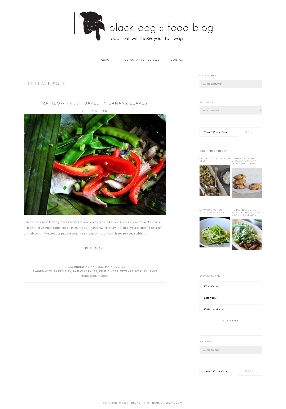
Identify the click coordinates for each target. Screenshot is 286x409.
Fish (99, 266)
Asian (90, 266)
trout (104, 276)
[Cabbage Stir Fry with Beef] (215, 181)
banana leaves (85, 271)
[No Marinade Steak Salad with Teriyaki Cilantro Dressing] (247, 235)
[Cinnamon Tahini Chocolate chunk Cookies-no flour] (247, 184)
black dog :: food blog (143, 27)
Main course (115, 266)
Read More (95, 248)
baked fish (62, 271)
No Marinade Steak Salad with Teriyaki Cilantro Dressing (245, 212)
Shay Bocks (174, 403)
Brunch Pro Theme (145, 403)
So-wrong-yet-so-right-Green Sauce (212, 211)
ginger (113, 271)
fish (102, 271)
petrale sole (131, 271)
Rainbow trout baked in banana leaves (95, 103)
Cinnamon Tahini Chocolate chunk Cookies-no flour (244, 160)
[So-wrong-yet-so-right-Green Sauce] (215, 233)
